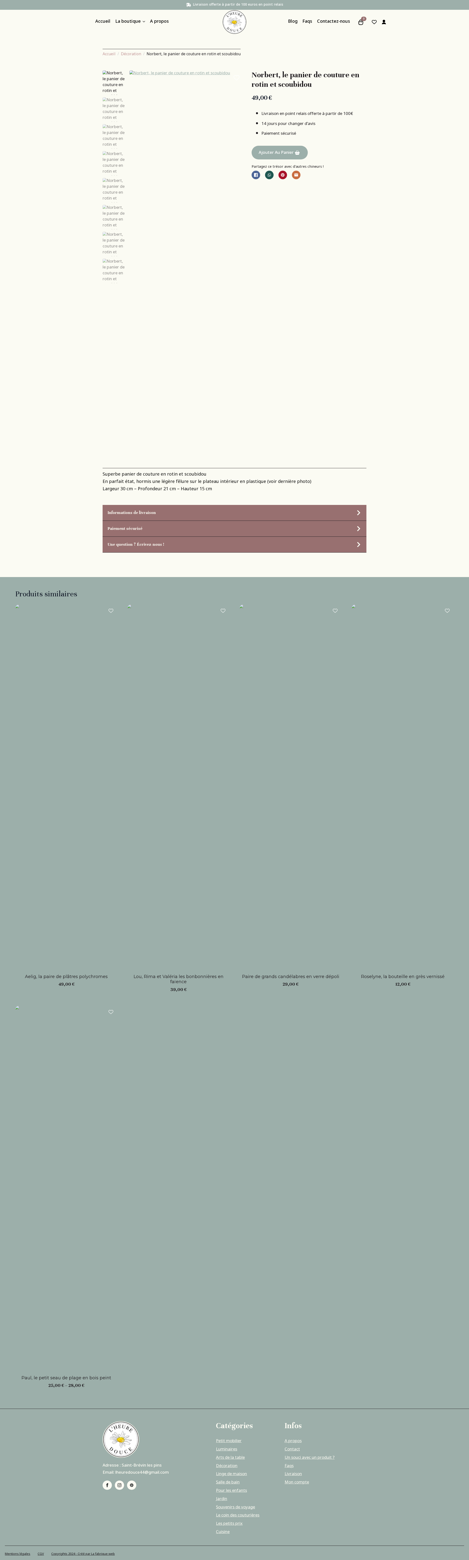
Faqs (307, 22)
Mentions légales (17, 1554)
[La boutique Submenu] (143, 22)
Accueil (102, 22)
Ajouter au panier (276, 152)
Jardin (221, 1499)
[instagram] (119, 1485)
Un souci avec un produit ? (310, 1458)
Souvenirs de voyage (235, 1507)
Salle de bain (228, 1482)
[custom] (131, 1485)
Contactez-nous (333, 22)
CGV (41, 1554)
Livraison (293, 1474)
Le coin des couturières (237, 1515)
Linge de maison (231, 1474)
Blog (293, 22)
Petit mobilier (229, 1441)
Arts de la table (230, 1458)
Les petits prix (229, 1524)
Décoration (131, 54)
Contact (292, 1449)
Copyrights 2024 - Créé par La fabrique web (83, 1554)
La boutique (128, 22)
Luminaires (226, 1449)
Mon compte (297, 1482)
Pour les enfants (231, 1491)
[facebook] (107, 1485)
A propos (159, 22)
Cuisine (223, 1532)
